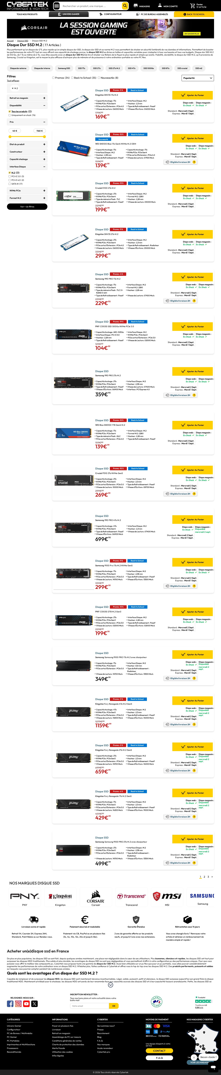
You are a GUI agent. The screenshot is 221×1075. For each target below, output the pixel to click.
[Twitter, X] (34, 1004)
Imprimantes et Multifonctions (21, 1044)
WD (202, 904)
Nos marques (103, 1044)
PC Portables (13, 1040)
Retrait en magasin (19, 98)
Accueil (10, 40)
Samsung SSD (64, 68)
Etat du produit (17, 144)
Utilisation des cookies (62, 1052)
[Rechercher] (125, 6)
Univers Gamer (71, 14)
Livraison (56, 1029)
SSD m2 (198, 68)
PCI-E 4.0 (17, 180)
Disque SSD (22, 40)
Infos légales (58, 1055)
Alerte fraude (58, 1048)
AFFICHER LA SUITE (110, 985)
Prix (12, 122)
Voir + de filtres (27, 206)
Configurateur (113, 14)
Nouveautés (109, 77)
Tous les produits (21, 111)
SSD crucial (182, 68)
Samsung (11, 57)
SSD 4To (131, 68)
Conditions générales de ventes (67, 1040)
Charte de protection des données (68, 1044)
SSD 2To (97, 68)
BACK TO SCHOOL (196, 14)
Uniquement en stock (23, 115)
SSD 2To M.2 (114, 68)
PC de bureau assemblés (154, 14)
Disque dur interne (42, 68)
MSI (131, 904)
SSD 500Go (149, 68)
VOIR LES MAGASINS (200, 1062)
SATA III (16, 184)
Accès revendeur (105, 1048)
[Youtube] (26, 1004)
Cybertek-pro (103, 1052)
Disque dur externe (18, 68)
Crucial (20, 57)
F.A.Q (100, 1040)
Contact (159, 1050)
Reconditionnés (14, 1052)
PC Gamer (12, 1037)
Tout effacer (13, 80)
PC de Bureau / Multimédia (19, 1033)
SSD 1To (81, 68)
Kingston (31, 57)
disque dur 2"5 (35, 49)
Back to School (85, 77)
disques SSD (42, 958)
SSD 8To (165, 68)
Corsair (60, 904)
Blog (99, 1037)
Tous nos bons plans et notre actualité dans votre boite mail (93, 999)
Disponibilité (16, 105)
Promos (62, 77)
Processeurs (12, 1048)
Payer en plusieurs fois (62, 1025)
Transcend (96, 904)
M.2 (15, 173)
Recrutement (103, 1033)
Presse (100, 1029)
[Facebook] (10, 1004)
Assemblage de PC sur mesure (66, 1037)
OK (113, 1006)
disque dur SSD (74, 49)
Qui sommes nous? (106, 1025)
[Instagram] (18, 1004)
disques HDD (71, 981)
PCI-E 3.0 (17, 176)
